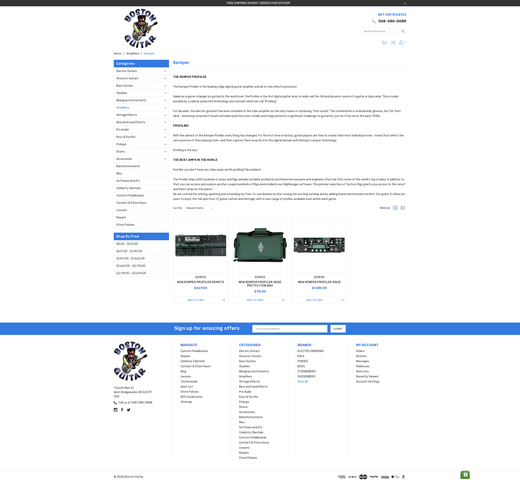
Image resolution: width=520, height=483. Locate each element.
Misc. (119, 173)
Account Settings (368, 381)
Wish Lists (362, 371)
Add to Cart (196, 300)
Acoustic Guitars (127, 78)
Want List (187, 386)
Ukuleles (121, 93)
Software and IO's (128, 181)
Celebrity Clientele (128, 188)
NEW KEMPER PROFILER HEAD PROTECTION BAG (260, 283)
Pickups (121, 144)
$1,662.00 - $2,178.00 (130, 266)
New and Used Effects (130, 122)
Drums (120, 151)
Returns (361, 356)
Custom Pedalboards (130, 195)
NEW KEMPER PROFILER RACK (319, 282)
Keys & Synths (125, 137)
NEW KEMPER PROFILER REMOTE (200, 282)
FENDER (303, 361)
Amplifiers (122, 107)
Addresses (363, 366)
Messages (362, 361)
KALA (301, 356)
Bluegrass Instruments (131, 100)
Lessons (121, 210)
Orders (360, 351)
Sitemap (186, 402)
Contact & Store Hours (131, 203)
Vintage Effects (126, 115)
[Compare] (393, 42)
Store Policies (125, 225)
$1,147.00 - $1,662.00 (130, 258)
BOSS (301, 366)
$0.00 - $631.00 (127, 244)
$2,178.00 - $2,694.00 (131, 273)
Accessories (124, 159)
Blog (183, 371)
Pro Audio (122, 129)
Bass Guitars (124, 85)
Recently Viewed (367, 376)
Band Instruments (128, 166)
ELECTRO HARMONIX (311, 351)
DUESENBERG (306, 376)
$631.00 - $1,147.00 (129, 251)
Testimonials (189, 381)
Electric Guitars (126, 71)
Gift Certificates (392, 14)
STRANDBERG (307, 371)
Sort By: (178, 207)
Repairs (121, 217)
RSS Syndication (192, 397)
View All (303, 381)
